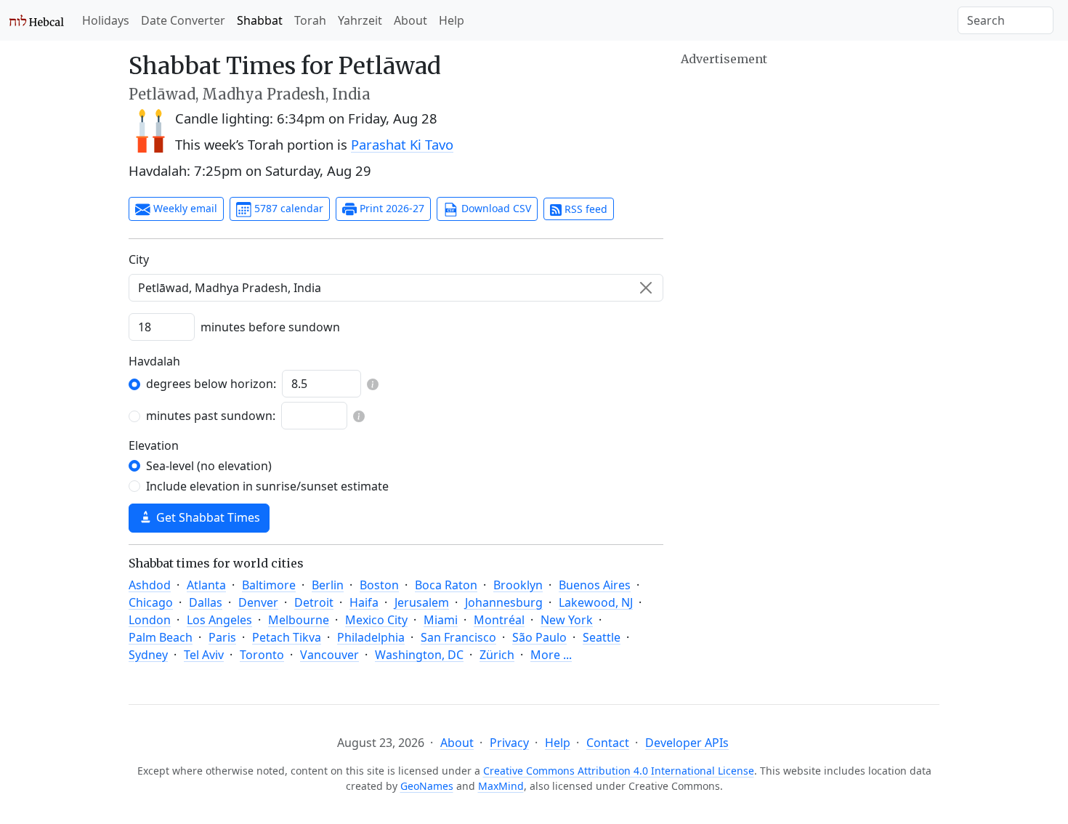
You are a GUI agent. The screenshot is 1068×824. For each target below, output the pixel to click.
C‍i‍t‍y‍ (139, 259)
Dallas (205, 602)
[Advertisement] (810, 170)
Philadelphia (371, 637)
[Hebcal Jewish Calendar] (37, 20)
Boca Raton (446, 585)
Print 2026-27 (390, 208)
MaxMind (501, 786)
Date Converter (183, 20)
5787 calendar (287, 208)
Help (451, 20)
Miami (441, 620)
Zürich (497, 655)
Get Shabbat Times (206, 517)
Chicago (151, 602)
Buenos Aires (595, 585)
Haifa (364, 602)
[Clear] (646, 287)
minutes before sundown (270, 327)
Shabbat (260, 20)
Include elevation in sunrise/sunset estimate (267, 486)
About (410, 20)
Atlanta (206, 585)
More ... (551, 655)
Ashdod (150, 585)
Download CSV (494, 208)
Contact (607, 743)
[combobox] (396, 288)
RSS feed (584, 209)
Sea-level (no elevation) (209, 466)
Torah (310, 20)
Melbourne (298, 620)
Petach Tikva (286, 637)
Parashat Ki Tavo (402, 144)
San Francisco (458, 637)
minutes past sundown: (210, 416)
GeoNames (426, 786)
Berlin (328, 585)
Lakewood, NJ (596, 602)
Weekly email (183, 208)
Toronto (262, 655)
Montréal (499, 620)
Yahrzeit (360, 20)
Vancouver (329, 655)
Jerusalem (422, 602)
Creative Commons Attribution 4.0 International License (618, 770)
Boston (379, 585)
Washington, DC (419, 655)
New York (567, 620)
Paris (222, 637)
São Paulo (539, 637)
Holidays (105, 20)
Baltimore (269, 585)
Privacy (509, 743)
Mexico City (376, 620)
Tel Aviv (204, 655)
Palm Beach (161, 637)
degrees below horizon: (211, 384)
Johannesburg (504, 602)
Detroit (313, 602)
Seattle (601, 637)
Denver (258, 602)
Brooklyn (518, 585)
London (150, 620)
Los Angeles (219, 620)
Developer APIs (687, 743)
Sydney (148, 655)
